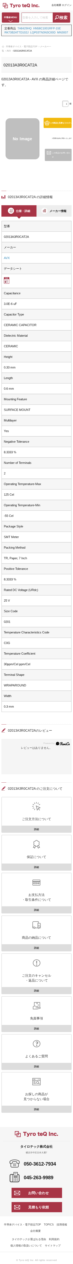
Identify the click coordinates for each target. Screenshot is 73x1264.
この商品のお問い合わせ (61, 155)
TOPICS (49, 1224)
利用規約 (54, 1239)
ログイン (67, 5)
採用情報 (62, 1224)
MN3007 (62, 32)
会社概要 (56, 5)
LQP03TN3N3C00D (43, 32)
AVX (9, 51)
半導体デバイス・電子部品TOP (21, 46)
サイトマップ (53, 1245)
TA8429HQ (24, 28)
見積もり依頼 (38, 1207)
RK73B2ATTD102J (16, 32)
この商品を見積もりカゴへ (61, 123)
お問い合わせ (38, 1193)
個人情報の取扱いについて (26, 1245)
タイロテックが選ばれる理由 (29, 1239)
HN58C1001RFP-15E (47, 28)
